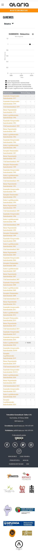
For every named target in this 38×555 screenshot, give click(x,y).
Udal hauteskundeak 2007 (11, 279)
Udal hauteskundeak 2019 (11, 367)
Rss (28, 464)
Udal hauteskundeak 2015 (11, 329)
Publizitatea (15, 460)
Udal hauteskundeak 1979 (11, 107)
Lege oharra (25, 456)
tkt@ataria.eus (19, 421)
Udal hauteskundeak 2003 (11, 249)
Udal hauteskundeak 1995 (11, 211)
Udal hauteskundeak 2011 (11, 299)
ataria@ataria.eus (19, 426)
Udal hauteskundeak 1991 (11, 181)
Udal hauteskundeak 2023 (11, 386)
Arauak (25, 460)
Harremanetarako (16, 464)
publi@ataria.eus (19, 430)
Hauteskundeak (19, 10)
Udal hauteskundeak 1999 (11, 225)
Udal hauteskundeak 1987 (11, 161)
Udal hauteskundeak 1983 (11, 126)
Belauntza (8, 24)
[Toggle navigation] (3, 4)
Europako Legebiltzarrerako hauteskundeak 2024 (9, 402)
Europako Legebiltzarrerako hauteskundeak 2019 (9, 355)
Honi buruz (12, 456)
